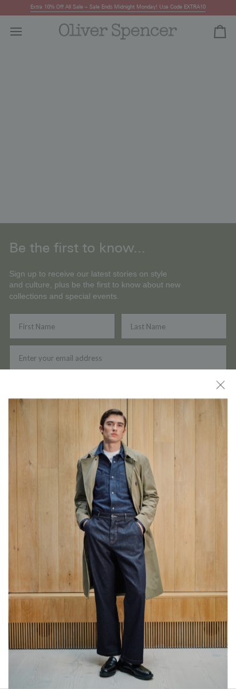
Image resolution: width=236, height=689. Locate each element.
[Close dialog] (221, 384)
